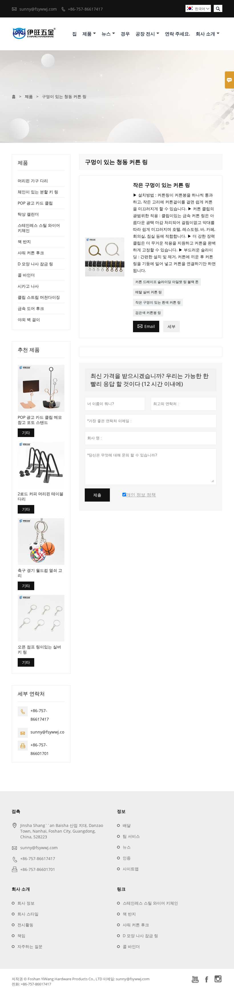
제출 (97, 495)
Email (146, 326)
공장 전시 (145, 34)
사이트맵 (131, 868)
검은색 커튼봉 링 (148, 312)
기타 (26, 432)
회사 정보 (26, 903)
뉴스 (106, 34)
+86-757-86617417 (85, 9)
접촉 (16, 811)
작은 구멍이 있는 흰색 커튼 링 (158, 302)
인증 (127, 858)
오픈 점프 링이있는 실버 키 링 (39, 649)
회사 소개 (205, 34)
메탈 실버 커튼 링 (148, 292)
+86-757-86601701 (37, 869)
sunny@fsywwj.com (38, 9)
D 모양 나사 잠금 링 (35, 263)
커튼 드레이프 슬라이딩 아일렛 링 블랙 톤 (167, 281)
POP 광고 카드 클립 (35, 203)
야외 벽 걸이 (29, 319)
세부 (171, 326)
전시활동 (25, 924)
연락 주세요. (177, 34)
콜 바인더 (26, 275)
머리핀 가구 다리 (33, 180)
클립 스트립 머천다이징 (39, 297)
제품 (87, 34)
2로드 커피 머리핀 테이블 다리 (40, 496)
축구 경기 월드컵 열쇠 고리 (40, 573)
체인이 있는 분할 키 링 (38, 192)
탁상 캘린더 (28, 214)
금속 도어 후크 (31, 308)
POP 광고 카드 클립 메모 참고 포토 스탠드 (40, 420)
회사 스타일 (28, 914)
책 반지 (24, 241)
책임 (21, 935)
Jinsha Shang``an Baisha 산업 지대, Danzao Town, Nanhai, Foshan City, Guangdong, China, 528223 (61, 831)
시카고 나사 (28, 286)
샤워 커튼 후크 (31, 252)
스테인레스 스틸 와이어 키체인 (39, 228)
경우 (125, 34)
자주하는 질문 (30, 946)
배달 (127, 825)
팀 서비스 (131, 836)
